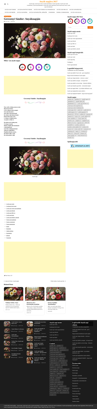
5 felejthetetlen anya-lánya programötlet (75, 70)
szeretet (70, 129)
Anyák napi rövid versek (72, 54)
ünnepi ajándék (72, 135)
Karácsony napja (75, 367)
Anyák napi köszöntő (82, 103)
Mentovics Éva (72, 122)
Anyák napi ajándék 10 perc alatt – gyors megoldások (78, 72)
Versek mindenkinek (10, 224)
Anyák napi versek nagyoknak (75, 105)
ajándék (70, 99)
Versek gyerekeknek (62, 12)
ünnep (76, 133)
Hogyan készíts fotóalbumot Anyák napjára (76, 75)
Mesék (7, 226)
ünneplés (71, 137)
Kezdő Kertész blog (76, 388)
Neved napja (75, 373)
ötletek (70, 133)
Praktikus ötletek (75, 401)
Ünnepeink (52, 12)
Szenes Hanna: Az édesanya (17, 329)
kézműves (71, 120)
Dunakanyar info (75, 391)
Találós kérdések (9, 231)
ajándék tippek (86, 99)
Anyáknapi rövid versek (24, 9)
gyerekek (89, 114)
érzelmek (84, 131)
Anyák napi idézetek (75, 9)
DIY (76, 114)
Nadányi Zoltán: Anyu (12, 302)
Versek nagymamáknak (11, 219)
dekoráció (70, 114)
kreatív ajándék (85, 116)
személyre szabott (79, 124)
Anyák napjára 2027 (48, 1)
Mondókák (8, 228)
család (79, 110)
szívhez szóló (78, 129)
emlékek (82, 114)
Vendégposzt (70, 62)
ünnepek (83, 133)
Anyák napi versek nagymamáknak (44, 9)
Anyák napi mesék (10, 12)
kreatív (77, 116)
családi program (72, 112)
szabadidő (70, 124)
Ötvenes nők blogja (76, 393)
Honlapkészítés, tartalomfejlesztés (79, 380)
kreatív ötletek (82, 118)
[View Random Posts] (5, 4)
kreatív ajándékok (72, 118)
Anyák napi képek (22, 12)
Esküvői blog (75, 396)
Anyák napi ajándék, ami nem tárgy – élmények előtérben (79, 83)
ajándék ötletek (80, 101)
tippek (78, 131)
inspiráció (70, 116)
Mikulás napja (75, 365)
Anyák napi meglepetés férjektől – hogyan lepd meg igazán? (79, 93)
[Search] (8, 4)
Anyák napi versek (10, 9)
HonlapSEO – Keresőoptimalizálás (79, 378)
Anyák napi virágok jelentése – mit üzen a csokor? (77, 78)
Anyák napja (7, 21)
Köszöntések (9, 233)
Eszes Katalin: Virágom (16, 348)
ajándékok (77, 99)
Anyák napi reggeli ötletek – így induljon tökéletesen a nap (79, 88)
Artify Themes (52, 407)
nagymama (80, 122)
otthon (87, 122)
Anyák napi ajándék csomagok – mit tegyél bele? (77, 80)
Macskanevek (75, 383)
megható (78, 120)
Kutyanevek (74, 385)
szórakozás (87, 129)
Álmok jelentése (75, 398)
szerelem (85, 127)
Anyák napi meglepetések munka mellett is (76, 91)
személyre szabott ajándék (74, 127)
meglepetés (85, 120)
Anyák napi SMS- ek (62, 9)
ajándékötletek (72, 103)
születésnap (71, 131)
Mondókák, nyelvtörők (77, 375)
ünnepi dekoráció (82, 135)
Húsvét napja (75, 370)
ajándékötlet (71, 101)
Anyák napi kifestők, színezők (38, 12)
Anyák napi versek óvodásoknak (75, 107)
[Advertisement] (35, 85)
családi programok (82, 112)
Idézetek (8, 235)
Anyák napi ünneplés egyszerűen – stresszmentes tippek (79, 85)
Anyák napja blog (76, 12)
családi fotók (87, 110)
